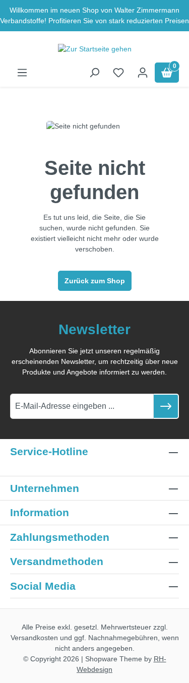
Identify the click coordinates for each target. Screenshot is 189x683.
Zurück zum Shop (95, 281)
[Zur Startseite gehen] (94, 48)
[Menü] (22, 73)
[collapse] (173, 537)
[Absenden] (166, 406)
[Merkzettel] (118, 73)
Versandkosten (34, 638)
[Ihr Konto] (143, 73)
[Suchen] (94, 73)
